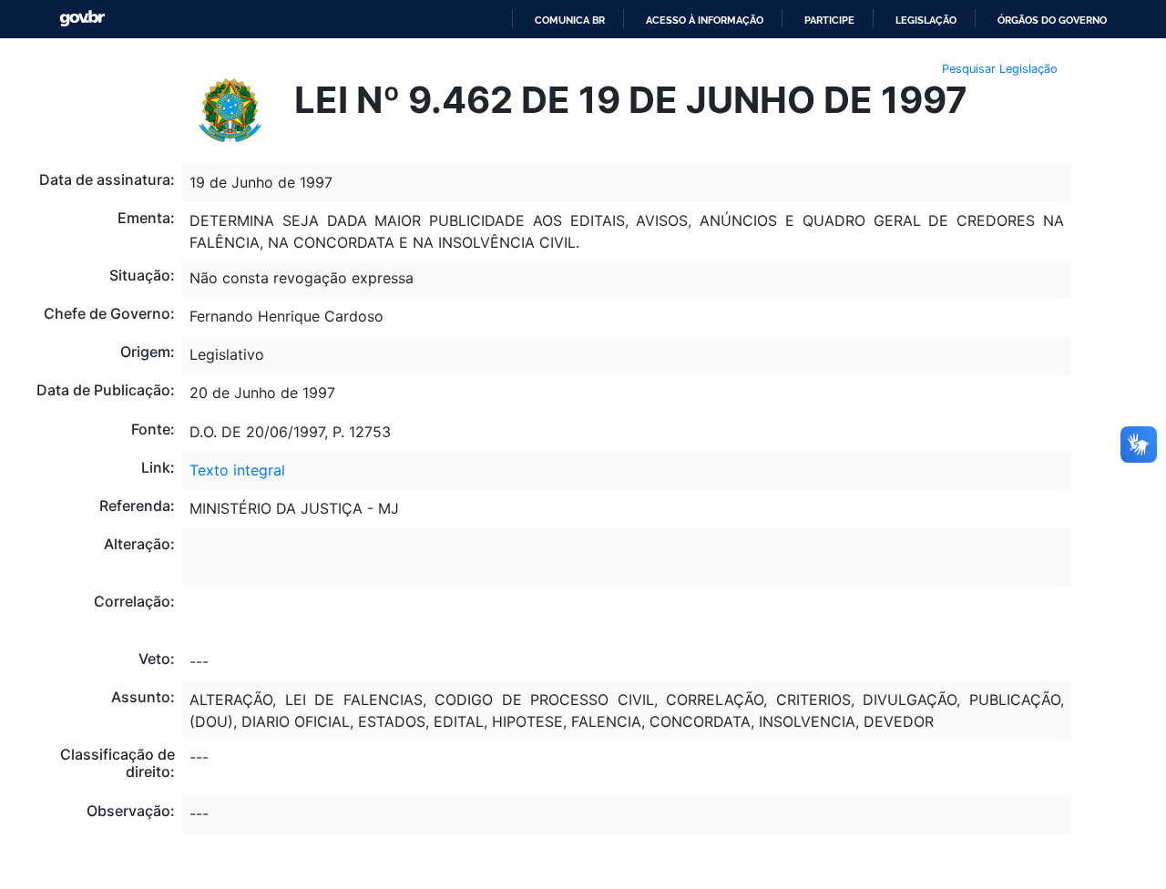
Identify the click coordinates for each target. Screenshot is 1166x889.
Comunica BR (570, 20)
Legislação (925, 20)
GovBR (82, 18)
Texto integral (237, 470)
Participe (829, 20)
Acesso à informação (704, 20)
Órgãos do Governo (1052, 20)
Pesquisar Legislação (1000, 69)
